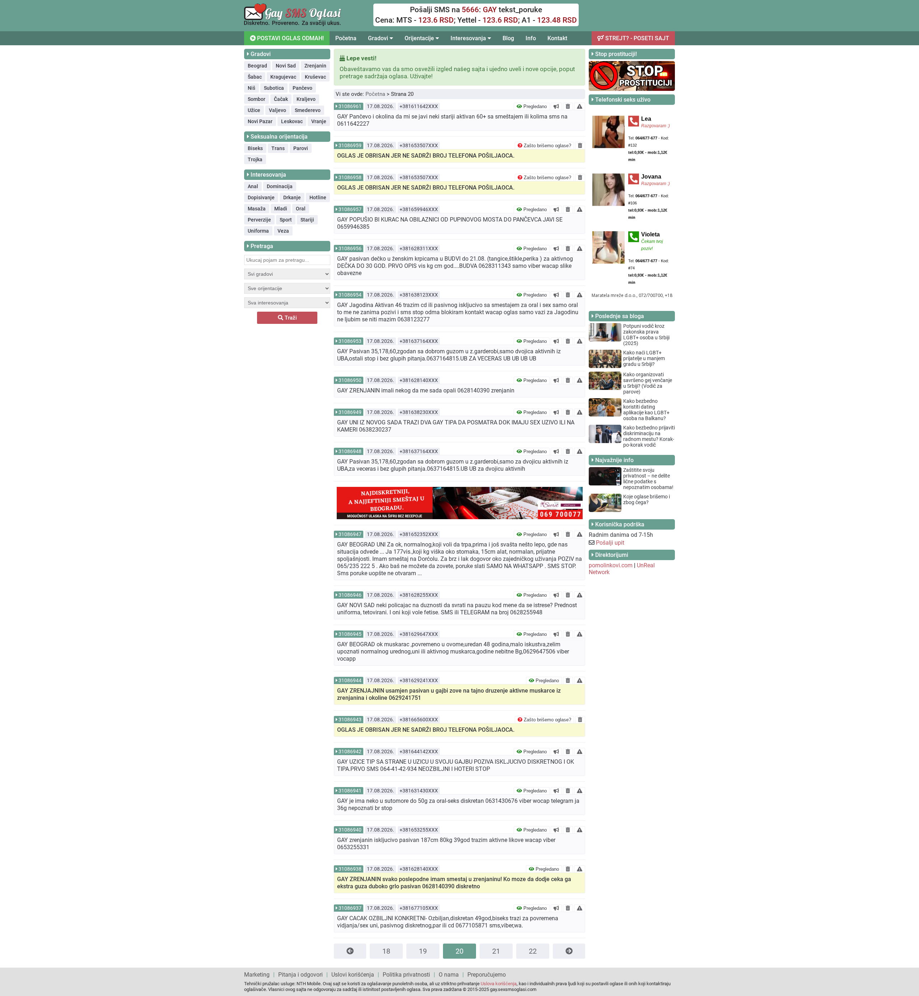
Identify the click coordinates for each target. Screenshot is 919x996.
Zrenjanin (315, 66)
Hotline (317, 197)
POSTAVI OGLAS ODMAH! (290, 38)
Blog (508, 38)
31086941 (350, 790)
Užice (254, 110)
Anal (253, 186)
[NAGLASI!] (556, 106)
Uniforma (258, 231)
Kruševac (315, 77)
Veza (283, 231)
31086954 (350, 295)
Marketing (257, 974)
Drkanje (292, 197)
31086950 (350, 380)
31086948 (350, 451)
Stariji (307, 220)
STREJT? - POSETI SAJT (636, 38)
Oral (300, 208)
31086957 (350, 209)
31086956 (350, 248)
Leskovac (292, 121)
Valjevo (277, 110)
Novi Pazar (260, 121)
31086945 (350, 634)
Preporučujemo (486, 974)
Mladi (280, 208)
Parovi (300, 148)
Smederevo (308, 110)
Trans (278, 148)
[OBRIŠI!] (568, 106)
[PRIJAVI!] (579, 106)
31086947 (350, 534)
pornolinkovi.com (611, 565)
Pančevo (302, 88)
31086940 (350, 830)
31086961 (350, 106)
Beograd (257, 66)
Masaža (257, 208)
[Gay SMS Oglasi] (292, 24)
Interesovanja (469, 38)
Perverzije (259, 220)
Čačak (281, 99)
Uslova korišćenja (499, 983)
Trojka (255, 159)
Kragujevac (283, 77)
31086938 (350, 869)
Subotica (274, 88)
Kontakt (557, 38)
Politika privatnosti (406, 974)
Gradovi (378, 38)
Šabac (255, 77)
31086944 (350, 680)
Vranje (318, 121)
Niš (251, 88)
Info (531, 38)
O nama (449, 974)
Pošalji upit (610, 542)
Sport (286, 220)
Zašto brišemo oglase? (546, 145)
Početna (345, 38)
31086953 (350, 341)
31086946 (350, 595)
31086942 (350, 751)
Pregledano (534, 106)
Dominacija (280, 186)
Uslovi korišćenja (352, 974)
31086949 (350, 412)
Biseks (255, 148)
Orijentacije (420, 38)
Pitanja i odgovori (300, 974)
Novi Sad (286, 66)
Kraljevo (306, 99)
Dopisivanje (261, 197)
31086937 (350, 908)
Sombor (256, 99)
